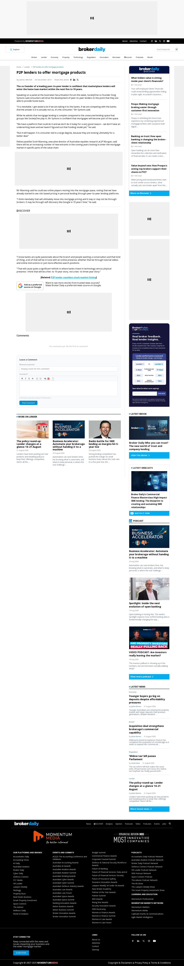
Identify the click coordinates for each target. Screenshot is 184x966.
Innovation (104, 57)
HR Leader (17, 883)
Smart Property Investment (25, 900)
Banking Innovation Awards (65, 903)
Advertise (134, 41)
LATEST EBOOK (139, 414)
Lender (44, 57)
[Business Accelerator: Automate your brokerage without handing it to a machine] (69, 430)
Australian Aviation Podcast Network (147, 860)
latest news (138, 686)
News (88, 824)
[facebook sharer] (71, 79)
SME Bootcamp (99, 909)
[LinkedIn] (156, 41)
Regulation (91, 57)
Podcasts (139, 57)
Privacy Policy (141, 963)
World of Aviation (20, 914)
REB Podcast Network (141, 873)
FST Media (17, 880)
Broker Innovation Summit (64, 916)
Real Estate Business (22, 897)
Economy (54, 57)
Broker (34, 57)
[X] (160, 41)
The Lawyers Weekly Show (143, 887)
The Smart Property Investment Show (147, 890)
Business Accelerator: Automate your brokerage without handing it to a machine (69, 445)
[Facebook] (152, 41)
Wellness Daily (19, 910)
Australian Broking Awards (64, 876)
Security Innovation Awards (104, 905)
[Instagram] (164, 41)
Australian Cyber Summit (63, 883)
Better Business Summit (63, 909)
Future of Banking (100, 868)
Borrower (116, 57)
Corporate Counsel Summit (104, 859)
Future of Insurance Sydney (104, 878)
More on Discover (139, 193)
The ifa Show (137, 883)
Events (157, 824)
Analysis (109, 824)
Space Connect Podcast (141, 876)
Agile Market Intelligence (142, 917)
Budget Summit (99, 852)
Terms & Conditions (161, 963)
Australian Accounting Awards (66, 862)
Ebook (150, 57)
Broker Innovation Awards (64, 913)
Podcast (138, 520)
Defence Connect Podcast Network (146, 866)
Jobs (164, 824)
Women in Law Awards (102, 919)
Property (66, 57)
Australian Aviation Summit (64, 872)
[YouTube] (168, 41)
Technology (78, 57)
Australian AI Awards (62, 866)
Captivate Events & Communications (147, 914)
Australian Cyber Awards (63, 879)
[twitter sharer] (77, 79)
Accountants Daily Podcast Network (147, 856)
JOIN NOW (161, 393)
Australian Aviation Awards (64, 869)
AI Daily (16, 863)
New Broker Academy (101, 889)
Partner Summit (99, 895)
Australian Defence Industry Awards (68, 886)
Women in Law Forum (101, 922)
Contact (143, 41)
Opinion (118, 824)
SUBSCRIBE (21, 952)
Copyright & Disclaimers (120, 963)
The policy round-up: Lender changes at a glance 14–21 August (29, 444)
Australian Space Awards (63, 896)
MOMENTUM (34, 41)
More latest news (139, 808)
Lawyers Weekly (20, 887)
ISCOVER (99, 824)
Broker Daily (18, 870)
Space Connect (19, 903)
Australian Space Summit (63, 899)
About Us (96, 939)
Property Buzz (19, 893)
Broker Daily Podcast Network (144, 863)
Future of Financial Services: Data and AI (109, 872)
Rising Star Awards (100, 902)
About (125, 41)
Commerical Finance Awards (104, 856)
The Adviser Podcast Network (144, 880)
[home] (92, 49)
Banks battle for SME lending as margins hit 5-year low (104, 444)
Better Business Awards (63, 906)
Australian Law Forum (62, 893)
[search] (170, 824)
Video (138, 824)
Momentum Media (139, 910)
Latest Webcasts (143, 468)
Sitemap (95, 949)
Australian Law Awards (62, 889)
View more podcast (140, 676)
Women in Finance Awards (103, 912)
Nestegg (17, 890)
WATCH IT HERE (142, 513)
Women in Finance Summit (103, 916)
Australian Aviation (21, 866)
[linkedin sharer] (74, 79)
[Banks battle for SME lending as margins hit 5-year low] (105, 430)
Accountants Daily (21, 856)
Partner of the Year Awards (104, 892)
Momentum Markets (140, 907)
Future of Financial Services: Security (108, 875)
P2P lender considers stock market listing (73, 277)
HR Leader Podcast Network (143, 870)
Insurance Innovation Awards (104, 882)
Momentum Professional (142, 899)
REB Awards (97, 899)
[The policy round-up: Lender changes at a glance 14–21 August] (33, 430)
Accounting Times (21, 860)
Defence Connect (20, 876)
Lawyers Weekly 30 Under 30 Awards (108, 885)
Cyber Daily (18, 873)
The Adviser (18, 907)
